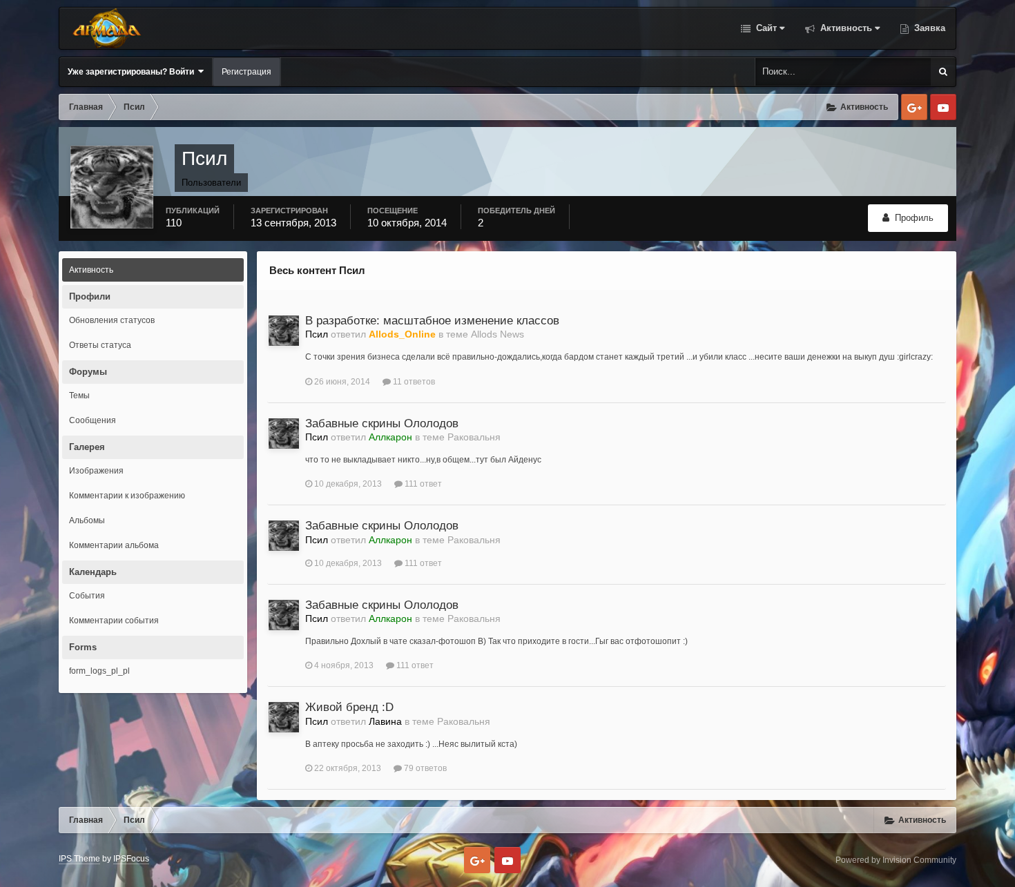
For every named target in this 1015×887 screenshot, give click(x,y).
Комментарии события (114, 620)
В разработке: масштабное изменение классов (432, 320)
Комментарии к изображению (127, 495)
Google (914, 107)
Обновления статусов (112, 320)
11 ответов (413, 382)
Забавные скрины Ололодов (381, 423)
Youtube (943, 107)
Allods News (497, 334)
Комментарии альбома (114, 545)
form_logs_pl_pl (99, 671)
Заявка (928, 28)
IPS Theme (79, 859)
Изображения (96, 471)
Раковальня (474, 436)
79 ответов (424, 768)
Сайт (765, 28)
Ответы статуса (100, 345)
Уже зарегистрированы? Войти (133, 72)
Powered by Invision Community (895, 860)
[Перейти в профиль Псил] (284, 330)
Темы (79, 395)
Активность (845, 28)
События (87, 596)
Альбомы (87, 520)
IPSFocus (131, 859)
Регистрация (246, 72)
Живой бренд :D (349, 707)
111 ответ (422, 484)
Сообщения (92, 420)
